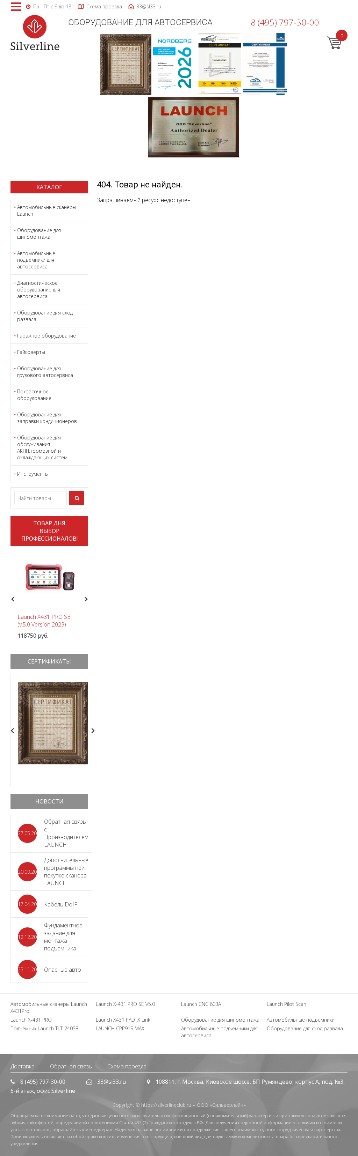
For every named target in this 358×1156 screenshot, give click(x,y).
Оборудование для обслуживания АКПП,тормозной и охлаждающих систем (42, 447)
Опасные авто (62, 969)
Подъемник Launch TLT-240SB (44, 1028)
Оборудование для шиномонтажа (39, 233)
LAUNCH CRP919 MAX (120, 1028)
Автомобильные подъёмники (301, 1019)
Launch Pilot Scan (286, 1004)
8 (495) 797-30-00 (285, 22)
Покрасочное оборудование (34, 394)
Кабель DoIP (61, 904)
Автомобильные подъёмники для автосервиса (36, 260)
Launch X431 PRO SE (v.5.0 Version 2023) (43, 620)
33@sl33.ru (111, 1081)
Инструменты (33, 473)
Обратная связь (71, 1066)
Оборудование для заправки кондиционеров (47, 417)
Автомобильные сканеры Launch (46, 210)
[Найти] (76, 498)
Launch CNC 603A (201, 1004)
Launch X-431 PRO (31, 1019)
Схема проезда (126, 1066)
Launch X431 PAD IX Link (123, 1019)
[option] (49, 595)
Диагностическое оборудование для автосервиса (38, 289)
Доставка (22, 1066)
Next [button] (89, 599)
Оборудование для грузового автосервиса (45, 371)
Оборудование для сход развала (45, 316)
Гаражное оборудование (46, 335)
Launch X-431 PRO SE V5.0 (125, 1004)
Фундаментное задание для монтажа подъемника (63, 936)
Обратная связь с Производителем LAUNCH (66, 833)
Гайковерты (31, 352)
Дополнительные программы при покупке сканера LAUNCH (66, 871)
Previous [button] (11, 599)
